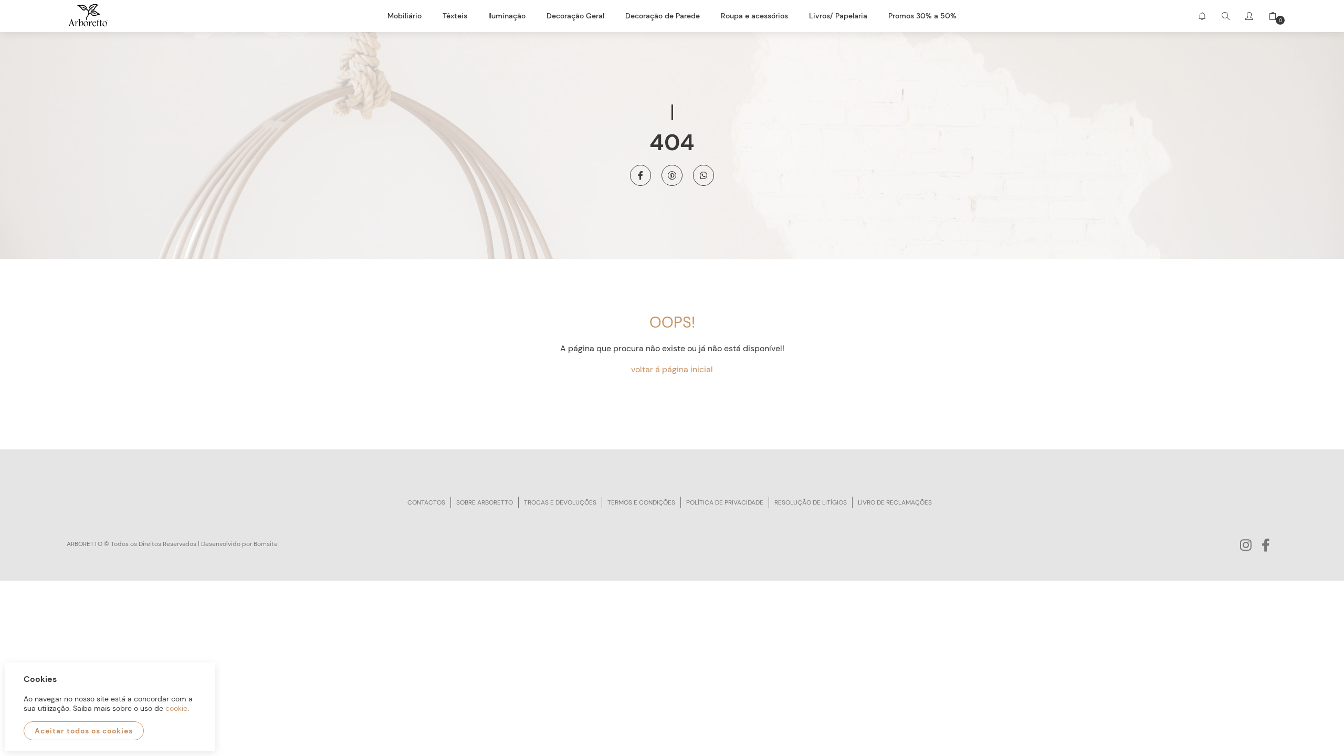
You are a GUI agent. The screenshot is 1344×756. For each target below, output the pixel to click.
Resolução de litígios (810, 502)
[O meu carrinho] (1269, 16)
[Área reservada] (1249, 16)
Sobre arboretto (484, 502)
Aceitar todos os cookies (84, 731)
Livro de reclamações (895, 502)
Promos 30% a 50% (922, 15)
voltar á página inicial (672, 369)
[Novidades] (1202, 16)
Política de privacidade (724, 502)
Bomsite (266, 544)
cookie (176, 708)
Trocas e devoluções (560, 502)
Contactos (426, 502)
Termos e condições (641, 502)
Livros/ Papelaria (838, 15)
